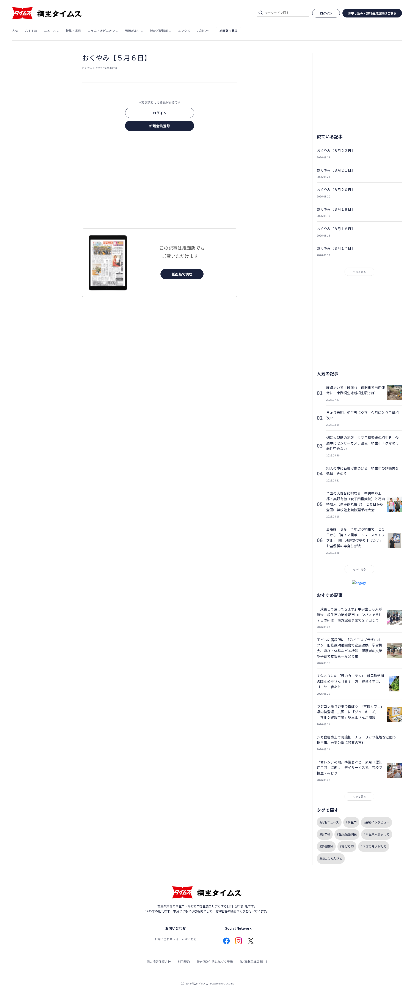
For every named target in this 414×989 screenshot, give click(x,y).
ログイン (159, 112)
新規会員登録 (159, 125)
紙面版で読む (182, 274)
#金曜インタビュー (376, 822)
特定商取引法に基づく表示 (215, 961)
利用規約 (184, 961)
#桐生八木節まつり (377, 834)
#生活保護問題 (347, 834)
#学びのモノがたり (374, 846)
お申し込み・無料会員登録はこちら (372, 13)
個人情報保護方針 (159, 961)
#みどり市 (347, 846)
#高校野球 (326, 846)
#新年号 (324, 834)
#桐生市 (351, 822)
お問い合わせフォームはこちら (175, 939)
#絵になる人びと (330, 858)
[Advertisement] (159, 181)
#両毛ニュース (329, 822)
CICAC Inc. (229, 983)
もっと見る (359, 271)
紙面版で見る (229, 30)
